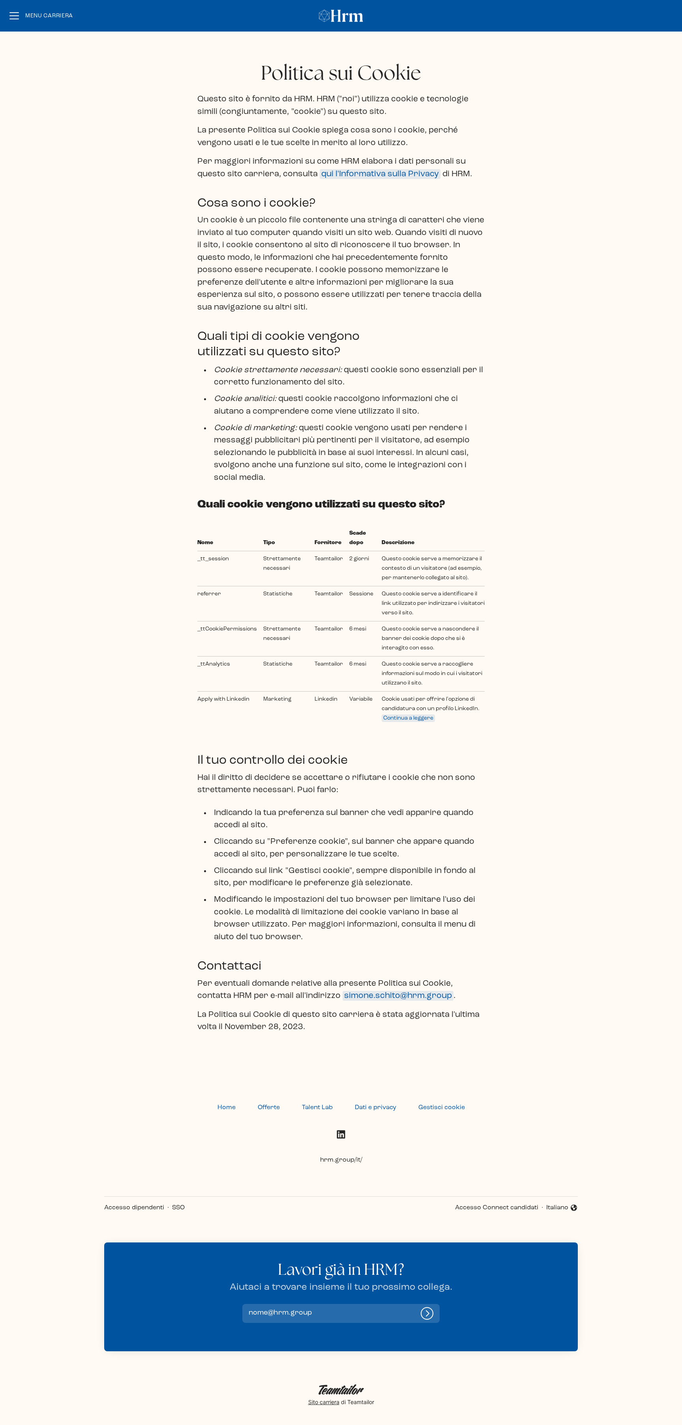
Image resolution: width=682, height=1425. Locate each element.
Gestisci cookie (441, 1107)
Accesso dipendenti (134, 1208)
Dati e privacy (375, 1107)
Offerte (269, 1107)
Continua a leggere (408, 718)
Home (226, 1107)
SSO (178, 1208)
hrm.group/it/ (341, 1160)
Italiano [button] (562, 1208)
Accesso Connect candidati (496, 1208)
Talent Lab (317, 1107)
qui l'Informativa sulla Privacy (380, 174)
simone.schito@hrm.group (398, 996)
